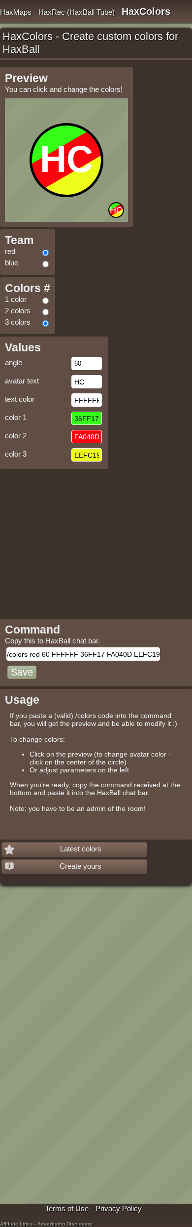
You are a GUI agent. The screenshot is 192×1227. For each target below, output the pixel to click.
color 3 (16, 454)
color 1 (16, 417)
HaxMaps (16, 12)
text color (19, 399)
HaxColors (146, 11)
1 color (16, 299)
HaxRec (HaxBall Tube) (76, 12)
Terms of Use (67, 1208)
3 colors (18, 322)
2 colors (18, 310)
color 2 (16, 435)
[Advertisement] (82, 540)
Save (22, 672)
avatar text (22, 381)
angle (13, 362)
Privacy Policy (119, 1208)
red (10, 251)
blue (11, 262)
